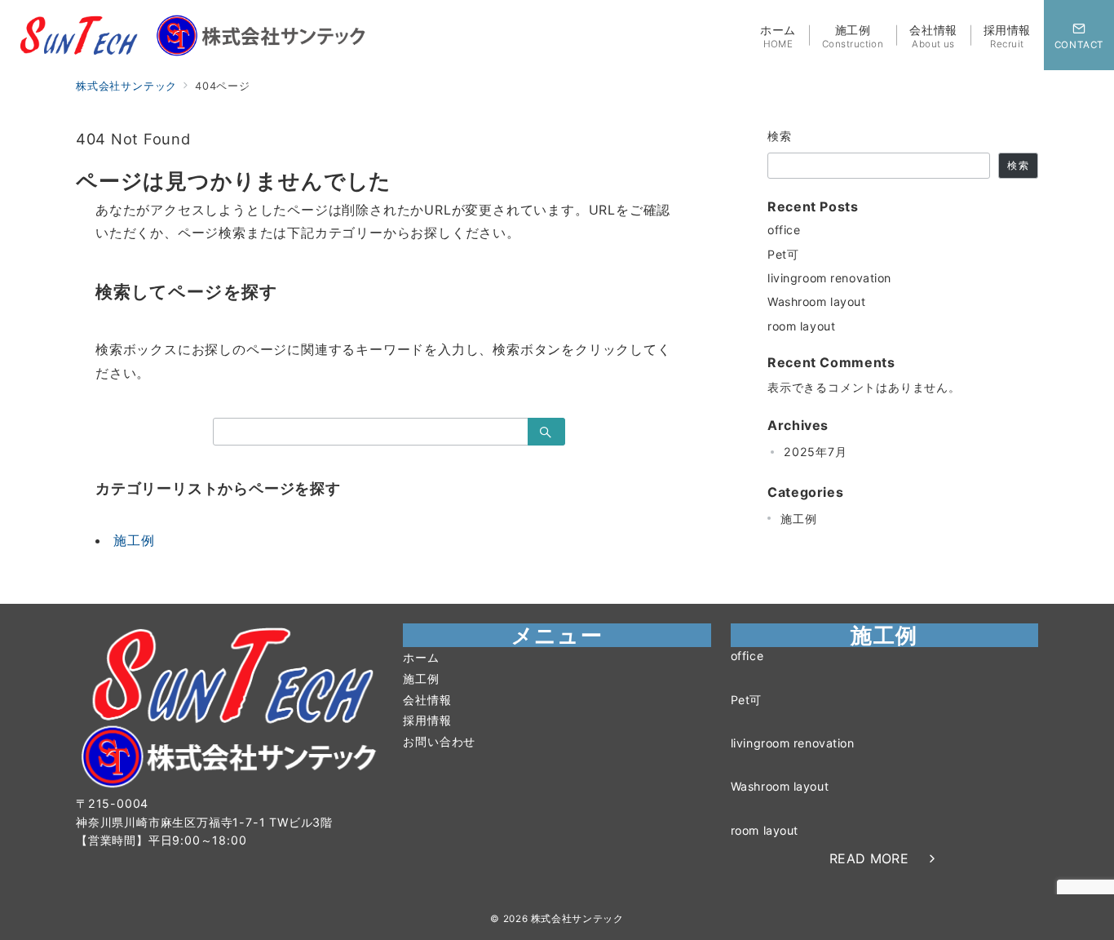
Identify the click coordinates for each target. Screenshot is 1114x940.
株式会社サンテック (577, 918)
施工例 (133, 540)
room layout (801, 326)
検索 (780, 136)
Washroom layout (816, 301)
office (783, 230)
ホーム (421, 657)
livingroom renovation (829, 278)
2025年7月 (815, 452)
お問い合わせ (439, 741)
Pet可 (782, 254)
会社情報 (427, 700)
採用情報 (427, 720)
